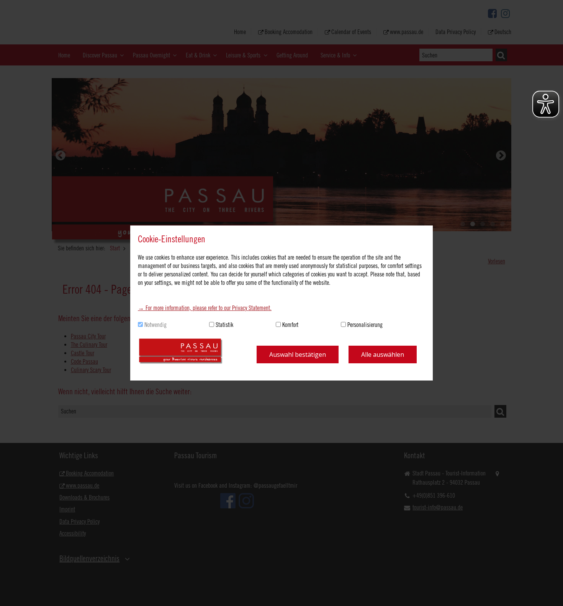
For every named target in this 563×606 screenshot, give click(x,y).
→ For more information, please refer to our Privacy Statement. (205, 307)
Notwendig (155, 324)
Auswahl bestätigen (297, 354)
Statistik (224, 324)
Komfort (290, 324)
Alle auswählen (382, 354)
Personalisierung (365, 324)
